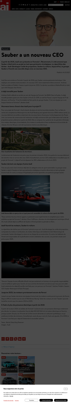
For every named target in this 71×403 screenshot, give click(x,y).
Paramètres (31, 400)
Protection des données (8, 400)
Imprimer (17, 400)
